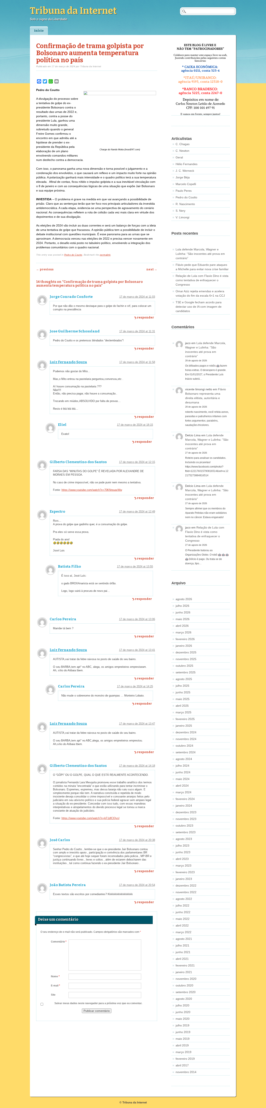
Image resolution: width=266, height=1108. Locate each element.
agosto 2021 (184, 938)
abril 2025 (182, 705)
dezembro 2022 (186, 885)
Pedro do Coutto (73, 255)
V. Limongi (182, 217)
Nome (55, 976)
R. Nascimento (185, 204)
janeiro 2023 (184, 878)
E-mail (55, 985)
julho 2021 (182, 945)
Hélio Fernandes (186, 164)
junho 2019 (183, 1032)
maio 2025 (183, 699)
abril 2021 (182, 958)
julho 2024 (182, 765)
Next (151, 269)
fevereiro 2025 (185, 719)
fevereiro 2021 (185, 965)
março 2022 (183, 932)
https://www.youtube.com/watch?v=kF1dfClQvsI (90, 818)
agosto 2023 (184, 839)
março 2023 (183, 865)
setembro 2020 (186, 992)
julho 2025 (182, 685)
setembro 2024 (186, 752)
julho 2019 (182, 1025)
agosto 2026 (184, 599)
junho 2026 (183, 612)
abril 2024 (182, 785)
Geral (179, 157)
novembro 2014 (186, 1072)
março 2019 (183, 1052)
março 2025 (183, 712)
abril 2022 (182, 925)
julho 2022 (182, 905)
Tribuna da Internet (73, 10)
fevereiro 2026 (185, 639)
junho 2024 (183, 772)
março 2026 (183, 632)
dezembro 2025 (186, 652)
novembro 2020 (186, 978)
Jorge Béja (183, 177)
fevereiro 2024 (185, 799)
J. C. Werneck (185, 170)
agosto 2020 (184, 998)
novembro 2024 (186, 739)
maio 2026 (183, 619)
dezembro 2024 (186, 732)
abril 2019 (182, 1045)
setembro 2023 (186, 832)
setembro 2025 (186, 672)
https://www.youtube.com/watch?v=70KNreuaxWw (92, 489)
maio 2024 (183, 779)
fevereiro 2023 (185, 872)
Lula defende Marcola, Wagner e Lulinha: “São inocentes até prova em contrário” (200, 254)
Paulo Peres (184, 190)
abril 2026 (182, 625)
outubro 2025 (184, 665)
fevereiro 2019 (185, 1058)
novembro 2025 (186, 659)
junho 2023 (183, 852)
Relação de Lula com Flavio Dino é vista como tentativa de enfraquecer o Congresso (202, 280)
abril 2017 (182, 1065)
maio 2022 (183, 918)
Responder (145, 317)
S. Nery (180, 210)
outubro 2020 (184, 985)
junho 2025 (183, 692)
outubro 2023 (184, 825)
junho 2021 (183, 952)
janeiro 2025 (184, 725)
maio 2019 (183, 1038)
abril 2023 (182, 859)
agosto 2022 (184, 898)
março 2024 (183, 792)
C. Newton (182, 150)
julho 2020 (182, 1005)
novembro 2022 (186, 892)
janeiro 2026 (184, 645)
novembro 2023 (186, 819)
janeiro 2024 (184, 805)
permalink (105, 255)
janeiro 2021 (184, 972)
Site (53, 994)
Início (39, 30)
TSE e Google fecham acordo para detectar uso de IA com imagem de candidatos (199, 307)
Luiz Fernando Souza (68, 362)
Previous (45, 269)
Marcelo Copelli (186, 184)
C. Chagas (183, 144)
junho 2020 (183, 1012)
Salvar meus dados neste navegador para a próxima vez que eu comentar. (98, 1003)
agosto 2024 (184, 759)
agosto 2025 (184, 679)
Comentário (58, 941)
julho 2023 (182, 845)
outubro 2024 (184, 745)
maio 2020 (183, 1018)
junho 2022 (183, 912)
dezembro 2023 (186, 812)
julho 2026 (182, 605)
